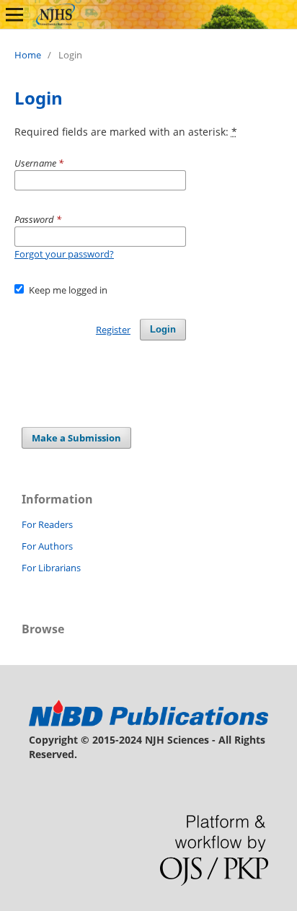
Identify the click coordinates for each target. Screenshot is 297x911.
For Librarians (51, 567)
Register (113, 329)
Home (27, 54)
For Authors (47, 546)
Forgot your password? (64, 253)
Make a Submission (76, 437)
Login (163, 329)
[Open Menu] (14, 14)
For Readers (47, 524)
